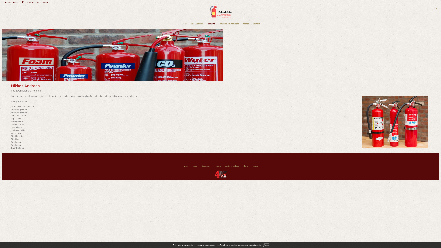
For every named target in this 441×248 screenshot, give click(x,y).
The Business (197, 24)
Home (184, 24)
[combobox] (435, 8)
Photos (245, 24)
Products (218, 166)
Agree (266, 245)
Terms (186, 166)
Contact (256, 24)
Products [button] (211, 24)
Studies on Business (229, 24)
